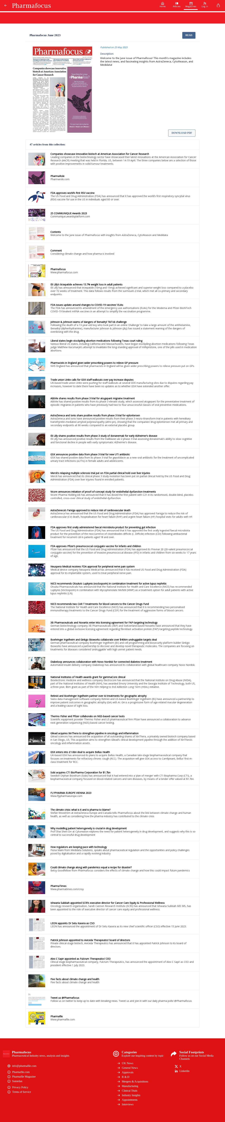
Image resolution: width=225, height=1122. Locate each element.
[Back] (5, 5)
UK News (127, 1063)
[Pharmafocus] (82, 5)
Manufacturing (130, 1086)
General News (130, 1067)
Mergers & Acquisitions (135, 1081)
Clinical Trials (129, 1090)
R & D (125, 1076)
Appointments (129, 1099)
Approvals (127, 1072)
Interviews (127, 1104)
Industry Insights (131, 1095)
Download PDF (182, 133)
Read (188, 35)
